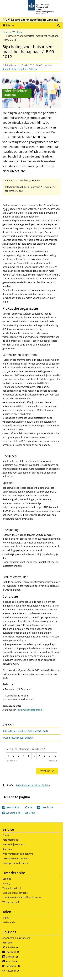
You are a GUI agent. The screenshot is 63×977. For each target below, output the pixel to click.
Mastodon (19, 970)
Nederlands (8, 922)
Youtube (19, 961)
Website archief (10, 902)
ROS (21, 429)
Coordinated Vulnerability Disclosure (21, 897)
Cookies (6, 878)
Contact (6, 835)
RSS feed (7, 942)
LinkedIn (19, 956)
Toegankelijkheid (11, 888)
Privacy (6, 883)
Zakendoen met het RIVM (16, 858)
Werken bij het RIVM (13, 844)
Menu (10, 25)
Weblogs (17, 32)
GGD (5, 137)
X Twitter (19, 947)
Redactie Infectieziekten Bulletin (19, 69)
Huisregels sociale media (15, 863)
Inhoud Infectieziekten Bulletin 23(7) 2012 (26, 731)
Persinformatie (10, 839)
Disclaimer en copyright (14, 892)
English (6, 917)
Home (5, 32)
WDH (13, 429)
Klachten (7, 849)
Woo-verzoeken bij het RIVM (17, 853)
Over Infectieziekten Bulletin (18, 737)
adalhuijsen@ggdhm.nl (30, 709)
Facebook (19, 951)
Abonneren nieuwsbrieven (16, 937)
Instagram (20, 965)
